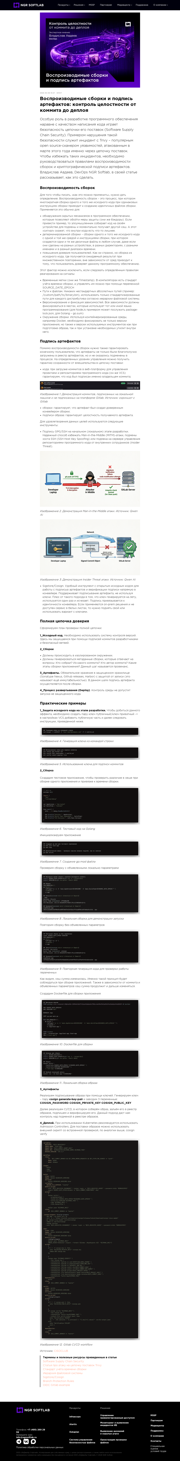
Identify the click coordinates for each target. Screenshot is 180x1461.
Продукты (63, 5)
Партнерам (106, 5)
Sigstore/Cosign (53, 1377)
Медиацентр (123, 5)
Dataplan (74, 1432)
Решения (78, 5)
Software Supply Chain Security (63, 1361)
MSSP (92, 5)
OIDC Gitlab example (56, 1385)
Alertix (73, 1424)
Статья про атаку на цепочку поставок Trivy (72, 1365)
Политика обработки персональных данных (39, 1447)
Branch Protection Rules (58, 1381)
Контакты (156, 1441)
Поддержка (142, 5)
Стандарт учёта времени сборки (64, 1369)
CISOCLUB (61, 1351)
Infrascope (75, 1417)
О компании (159, 5)
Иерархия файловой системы (63, 1373)
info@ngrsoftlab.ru (26, 1437)
